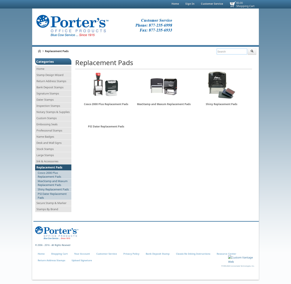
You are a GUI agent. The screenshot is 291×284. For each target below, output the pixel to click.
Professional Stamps (49, 130)
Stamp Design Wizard (49, 75)
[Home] (39, 51)
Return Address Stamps (51, 81)
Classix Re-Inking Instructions (193, 253)
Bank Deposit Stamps (49, 87)
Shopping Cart (245, 6)
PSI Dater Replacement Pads (52, 196)
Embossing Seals (47, 124)
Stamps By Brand (47, 209)
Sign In (189, 4)
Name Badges (45, 136)
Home (175, 4)
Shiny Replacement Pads (53, 189)
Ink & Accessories (47, 161)
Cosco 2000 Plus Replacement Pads (49, 174)
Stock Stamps (45, 149)
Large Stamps (45, 155)
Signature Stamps (47, 93)
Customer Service (212, 4)
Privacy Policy (131, 253)
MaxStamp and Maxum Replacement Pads (53, 183)
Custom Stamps (46, 118)
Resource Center (226, 253)
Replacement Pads (49, 167)
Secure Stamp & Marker (51, 203)
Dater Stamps (45, 99)
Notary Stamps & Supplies (53, 112)
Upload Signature (82, 260)
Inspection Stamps (48, 106)
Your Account (82, 253)
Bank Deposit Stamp (158, 253)
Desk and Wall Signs (49, 143)
